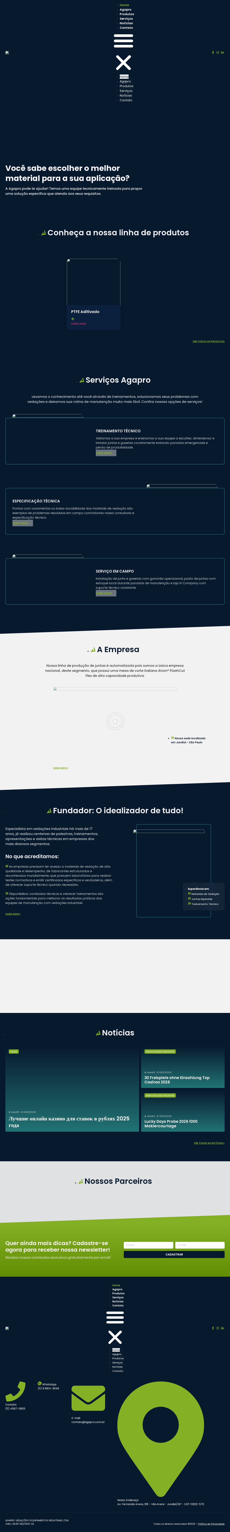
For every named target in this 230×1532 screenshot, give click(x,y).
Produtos (127, 14)
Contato (126, 28)
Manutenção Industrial (160, 1051)
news (13, 1051)
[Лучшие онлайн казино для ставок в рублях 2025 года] (72, 1089)
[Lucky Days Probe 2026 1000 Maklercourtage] (183, 1111)
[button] (123, 52)
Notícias (126, 23)
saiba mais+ (104, 453)
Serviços (126, 18)
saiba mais (78, 324)
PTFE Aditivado (85, 311)
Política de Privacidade (211, 1524)
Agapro (126, 9)
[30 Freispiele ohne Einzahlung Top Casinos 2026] (183, 1067)
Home (124, 5)
